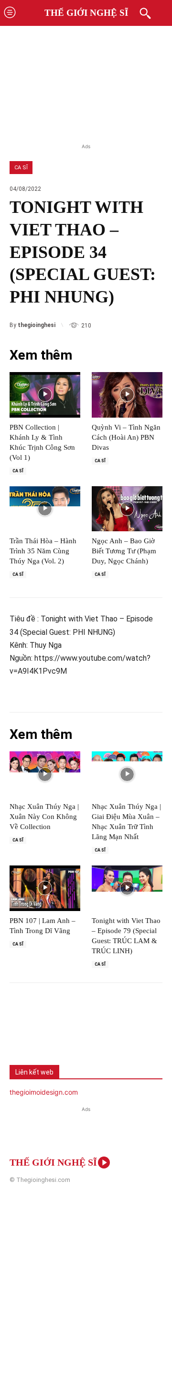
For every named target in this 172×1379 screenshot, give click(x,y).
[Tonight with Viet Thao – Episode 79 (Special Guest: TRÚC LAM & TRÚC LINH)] (127, 888)
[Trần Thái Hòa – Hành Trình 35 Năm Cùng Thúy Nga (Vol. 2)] (45, 509)
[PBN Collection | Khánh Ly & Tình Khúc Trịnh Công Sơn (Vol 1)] (45, 395)
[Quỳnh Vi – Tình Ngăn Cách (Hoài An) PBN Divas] (127, 395)
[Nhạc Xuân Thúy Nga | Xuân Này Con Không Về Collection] (45, 774)
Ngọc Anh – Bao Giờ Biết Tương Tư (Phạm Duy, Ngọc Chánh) (124, 551)
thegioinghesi (36, 325)
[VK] (87, 1032)
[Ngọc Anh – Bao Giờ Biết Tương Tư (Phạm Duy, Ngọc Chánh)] (127, 509)
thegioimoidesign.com (44, 1092)
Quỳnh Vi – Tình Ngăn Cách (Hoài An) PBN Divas (126, 437)
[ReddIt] (118, 1032)
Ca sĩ (21, 167)
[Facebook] (24, 1032)
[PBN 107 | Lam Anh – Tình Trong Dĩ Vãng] (45, 888)
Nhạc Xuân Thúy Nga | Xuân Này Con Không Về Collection (44, 816)
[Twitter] (55, 1032)
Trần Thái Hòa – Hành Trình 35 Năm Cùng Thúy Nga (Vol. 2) (43, 551)
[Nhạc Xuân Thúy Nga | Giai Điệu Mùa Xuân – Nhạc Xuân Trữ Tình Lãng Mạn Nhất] (127, 774)
